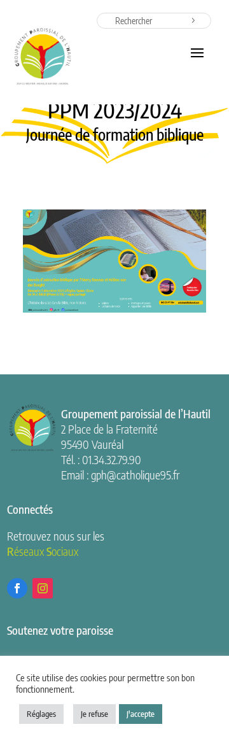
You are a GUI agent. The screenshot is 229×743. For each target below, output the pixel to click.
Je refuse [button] (94, 714)
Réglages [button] (41, 714)
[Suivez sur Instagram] (42, 588)
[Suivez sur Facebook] (17, 588)
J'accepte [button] (141, 714)
